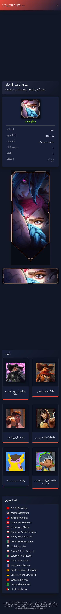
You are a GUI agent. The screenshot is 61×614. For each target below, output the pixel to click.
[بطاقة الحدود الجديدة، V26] (15, 371)
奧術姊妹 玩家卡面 (19, 517)
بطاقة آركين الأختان (19, 589)
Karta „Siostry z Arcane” (22, 537)
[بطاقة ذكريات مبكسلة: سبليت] (45, 461)
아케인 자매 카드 (18, 546)
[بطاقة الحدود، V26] (45, 371)
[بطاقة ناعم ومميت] (15, 461)
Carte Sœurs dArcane (20, 565)
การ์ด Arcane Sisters (20, 527)
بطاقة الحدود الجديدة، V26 (15, 393)
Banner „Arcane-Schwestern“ (24, 575)
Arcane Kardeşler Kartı (21, 522)
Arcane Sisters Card (20, 513)
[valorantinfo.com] (13, 5)
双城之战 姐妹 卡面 (19, 579)
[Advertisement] (30, 43)
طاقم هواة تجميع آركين (46, 142)
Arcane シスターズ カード (23, 551)
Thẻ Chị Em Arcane (19, 508)
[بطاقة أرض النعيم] (15, 417)
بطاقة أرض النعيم (15, 437)
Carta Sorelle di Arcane (21, 556)
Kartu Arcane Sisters (20, 560)
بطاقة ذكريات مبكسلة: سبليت (45, 482)
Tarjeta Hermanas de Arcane (24, 570)
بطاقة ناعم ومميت (15, 480)
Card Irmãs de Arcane (20, 584)
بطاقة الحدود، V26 (45, 391)
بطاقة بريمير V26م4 (45, 437)
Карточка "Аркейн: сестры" (23, 532)
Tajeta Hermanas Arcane (22, 541)
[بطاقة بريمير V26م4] (45, 417)
